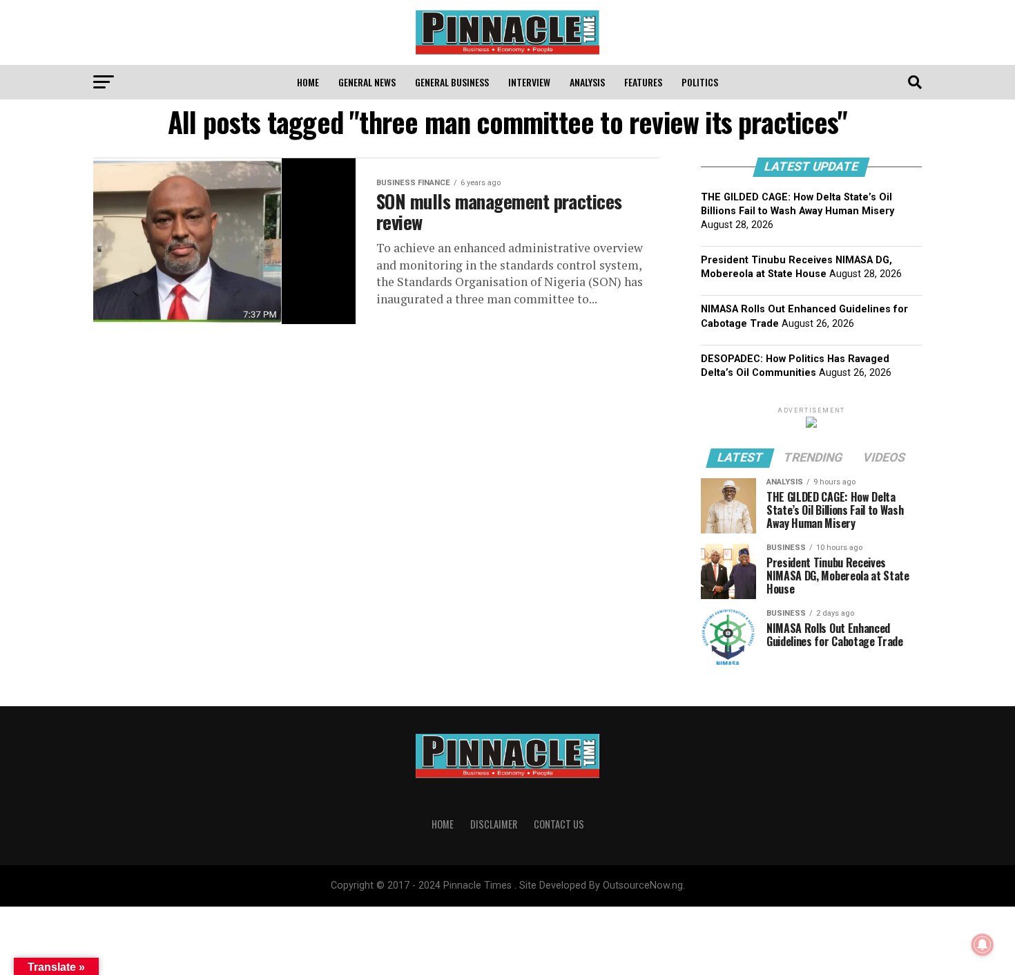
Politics (700, 82)
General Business (452, 82)
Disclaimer (493, 824)
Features (643, 82)
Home (308, 82)
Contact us (559, 824)
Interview (529, 82)
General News (367, 82)
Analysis (587, 82)
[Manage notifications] (983, 945)
